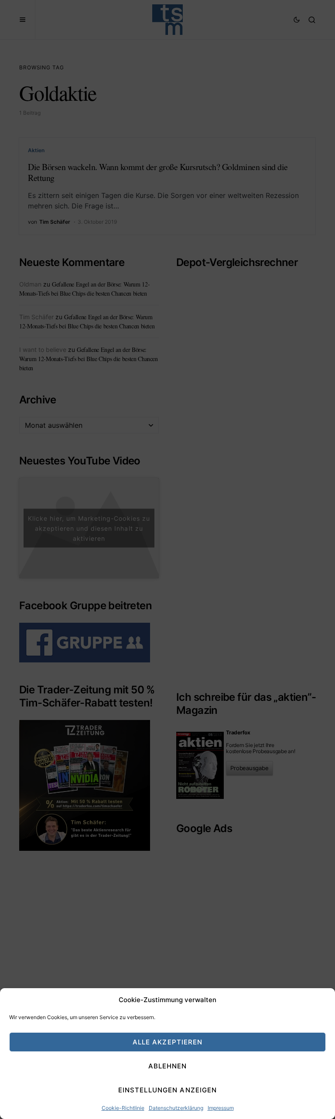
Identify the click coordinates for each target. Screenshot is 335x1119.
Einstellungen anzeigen (167, 1090)
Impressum (221, 1108)
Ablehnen (167, 1066)
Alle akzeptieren (168, 1042)
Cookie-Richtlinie (123, 1108)
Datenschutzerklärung (176, 1108)
